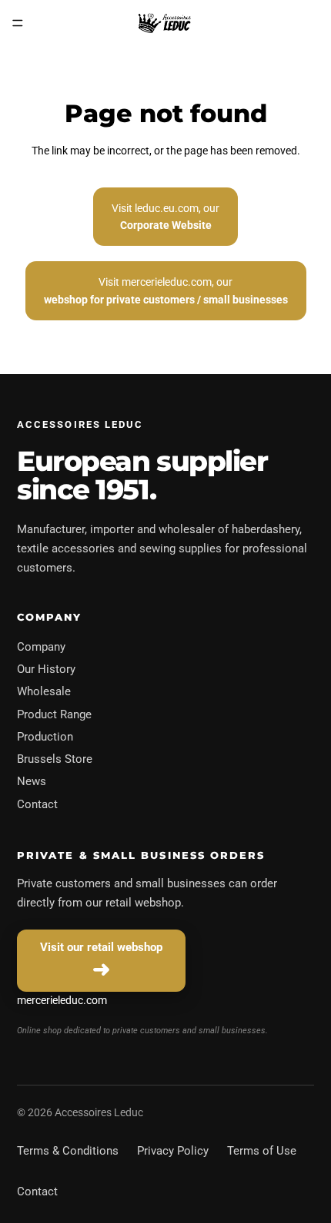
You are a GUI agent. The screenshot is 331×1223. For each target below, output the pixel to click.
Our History (46, 669)
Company (41, 647)
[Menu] (17, 23)
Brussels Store (54, 759)
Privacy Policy (173, 1151)
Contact (37, 804)
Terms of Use (261, 1151)
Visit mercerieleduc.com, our (166, 290)
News (31, 781)
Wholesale (44, 691)
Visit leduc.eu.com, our (165, 216)
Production (45, 737)
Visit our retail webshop (101, 947)
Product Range (54, 714)
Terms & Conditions (68, 1151)
